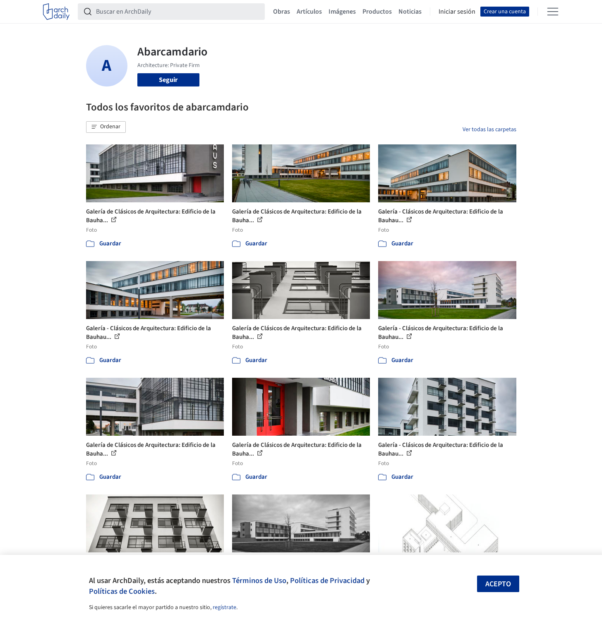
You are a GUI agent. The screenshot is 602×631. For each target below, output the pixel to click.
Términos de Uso (259, 580)
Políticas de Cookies (122, 591)
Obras (281, 11)
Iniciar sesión (457, 11)
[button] (106, 127)
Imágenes (342, 11)
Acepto (498, 584)
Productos (377, 11)
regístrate (224, 607)
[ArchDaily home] (56, 11)
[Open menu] (552, 11)
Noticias (410, 11)
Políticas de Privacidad (327, 580)
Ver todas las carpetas (489, 129)
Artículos (309, 11)
